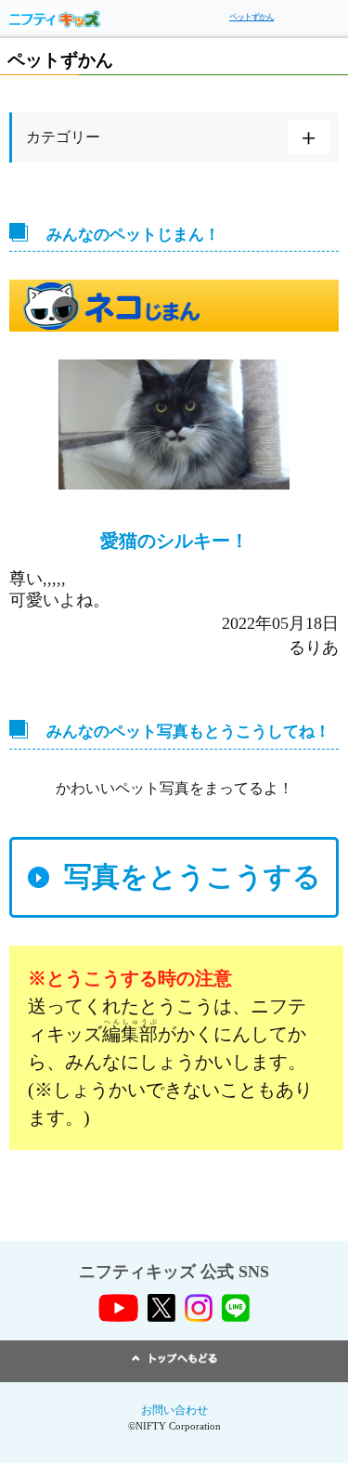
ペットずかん (251, 16)
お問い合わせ (174, 1410)
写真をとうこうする (192, 876)
